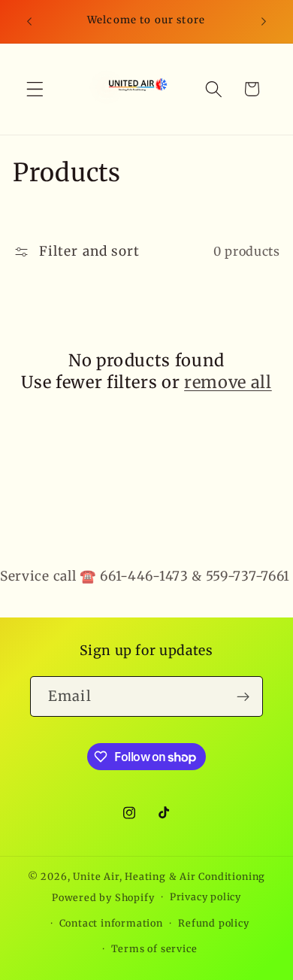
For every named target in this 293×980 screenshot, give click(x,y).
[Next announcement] (263, 21)
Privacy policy (205, 897)
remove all (228, 382)
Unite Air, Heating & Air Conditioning (169, 876)
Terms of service (154, 948)
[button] (35, 89)
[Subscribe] (243, 696)
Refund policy (213, 923)
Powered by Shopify (103, 897)
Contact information (111, 923)
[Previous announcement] (29, 21)
